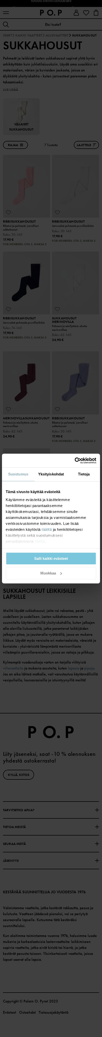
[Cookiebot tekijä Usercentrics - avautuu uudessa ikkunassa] (74, 460)
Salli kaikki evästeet (51, 558)
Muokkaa (48, 573)
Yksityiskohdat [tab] (51, 474)
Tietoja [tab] (84, 474)
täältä (47, 529)
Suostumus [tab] (18, 474)
